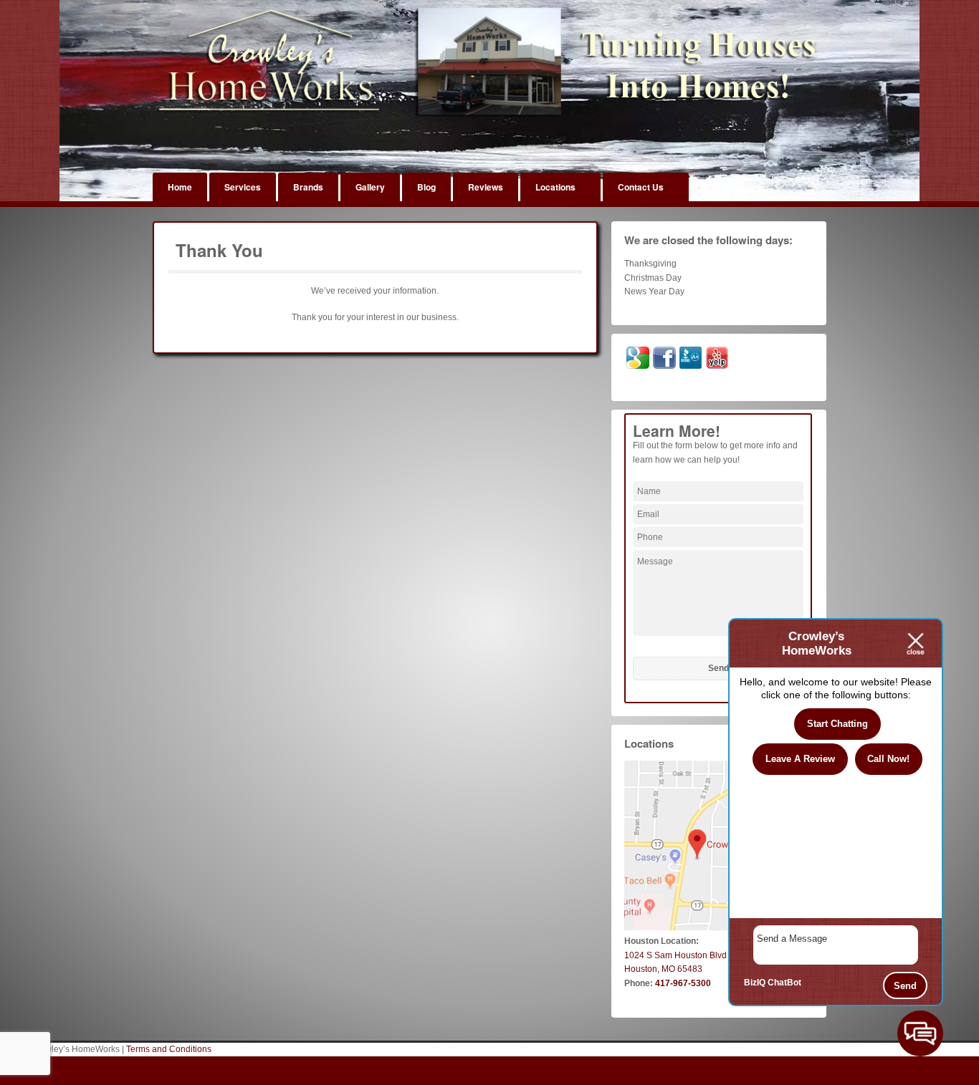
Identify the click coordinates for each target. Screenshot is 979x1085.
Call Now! (888, 758)
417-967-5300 (683, 983)
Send (905, 985)
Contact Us (641, 186)
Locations (555, 186)
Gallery (370, 186)
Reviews (485, 186)
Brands (308, 186)
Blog (426, 186)
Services (242, 186)
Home (180, 186)
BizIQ (754, 983)
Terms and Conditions (168, 1049)
